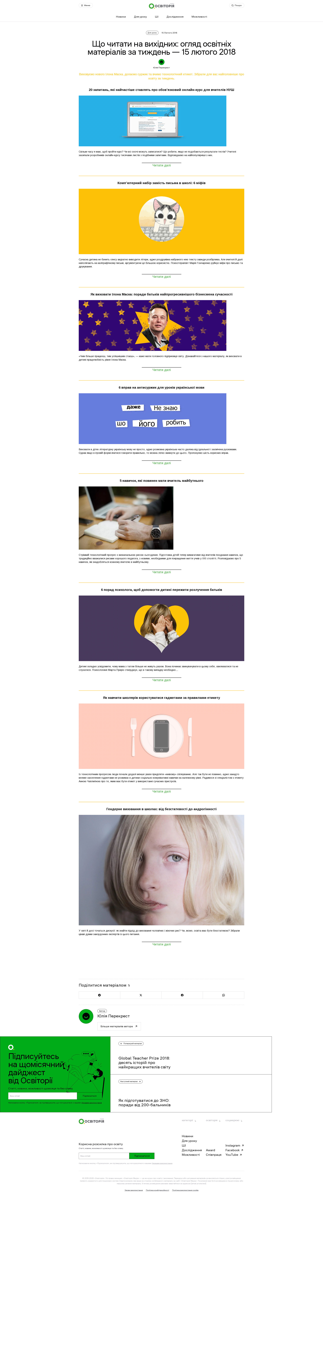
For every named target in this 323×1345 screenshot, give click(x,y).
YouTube (231, 1154)
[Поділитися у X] (141, 995)
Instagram (232, 1145)
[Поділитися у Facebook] (182, 995)
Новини (121, 16)
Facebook (232, 1150)
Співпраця (213, 1154)
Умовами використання (91, 1103)
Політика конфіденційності (157, 1190)
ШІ (156, 16)
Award (210, 1150)
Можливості (199, 16)
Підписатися (90, 1096)
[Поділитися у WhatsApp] (223, 995)
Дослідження (175, 16)
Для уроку (140, 16)
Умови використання (134, 1190)
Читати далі (161, 165)
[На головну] (161, 6)
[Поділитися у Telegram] (99, 995)
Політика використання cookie (185, 1190)
